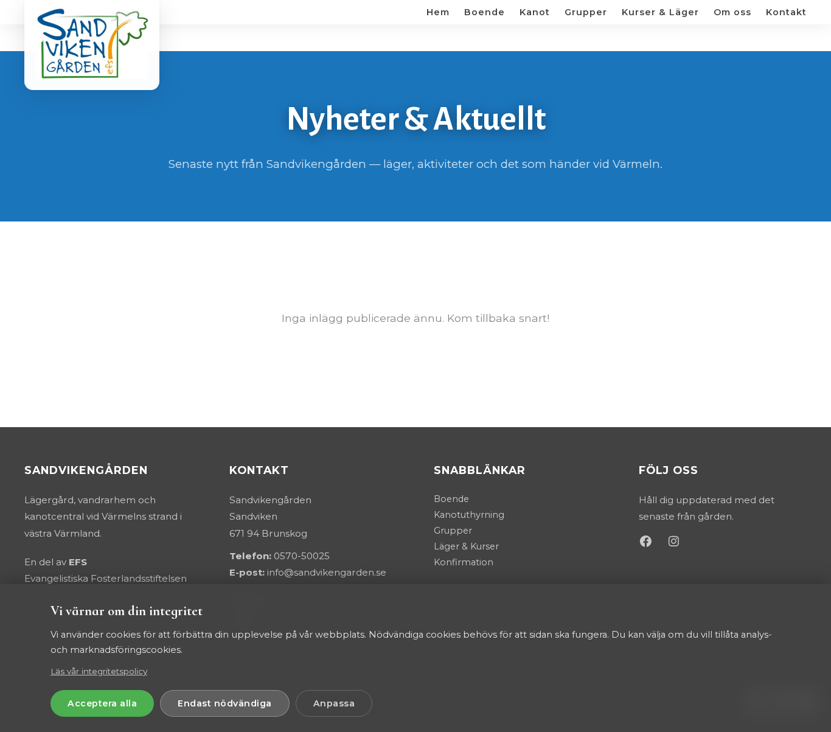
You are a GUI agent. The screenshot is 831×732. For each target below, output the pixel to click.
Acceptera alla (102, 703)
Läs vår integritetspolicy (98, 671)
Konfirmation (463, 562)
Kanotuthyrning (469, 514)
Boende (451, 498)
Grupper (453, 530)
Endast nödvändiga (225, 703)
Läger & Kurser (466, 546)
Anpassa (334, 703)
